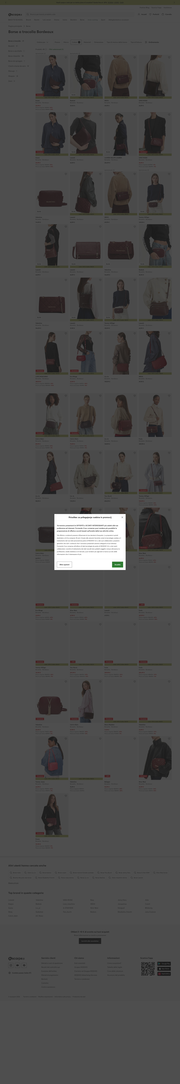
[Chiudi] (122, 517)
